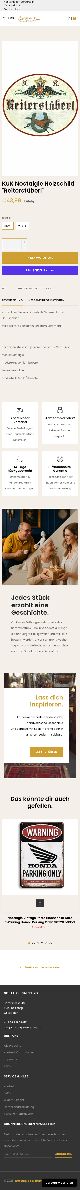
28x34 (22, 226)
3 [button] (38, 943)
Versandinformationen (19, 1114)
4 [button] (42, 943)
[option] (40, 882)
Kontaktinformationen (19, 1052)
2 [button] (33, 943)
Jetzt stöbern (46, 752)
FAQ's (7, 1093)
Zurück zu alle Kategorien (42, 967)
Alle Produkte (12, 1046)
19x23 (7, 226)
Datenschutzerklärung (19, 1107)
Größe (6, 218)
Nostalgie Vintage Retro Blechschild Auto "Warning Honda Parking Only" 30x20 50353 (40, 920)
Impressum (11, 1059)
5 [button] (46, 943)
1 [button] (29, 943)
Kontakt (9, 1086)
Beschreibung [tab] (12, 300)
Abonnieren (63, 1154)
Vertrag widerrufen (59, 1183)
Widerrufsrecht (14, 1100)
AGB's (7, 1066)
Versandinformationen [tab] (46, 300)
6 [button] (51, 943)
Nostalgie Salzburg (29, 1181)
